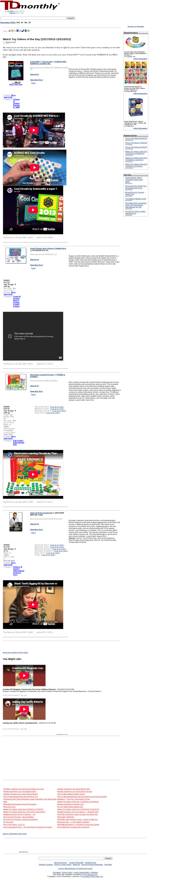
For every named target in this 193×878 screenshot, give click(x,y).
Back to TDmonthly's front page (15, 834)
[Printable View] (9, 31)
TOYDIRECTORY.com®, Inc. (92, 876)
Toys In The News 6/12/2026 (136, 147)
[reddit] (28, 31)
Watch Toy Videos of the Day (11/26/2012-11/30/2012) (78, 802)
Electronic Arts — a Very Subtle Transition (73, 822)
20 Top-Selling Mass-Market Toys (70, 807)
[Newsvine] (26, 31)
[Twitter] (15, 31)
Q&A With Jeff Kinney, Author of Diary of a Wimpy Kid (78, 814)
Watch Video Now (15, 84)
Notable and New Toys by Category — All (19, 814)
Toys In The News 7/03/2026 (136, 143)
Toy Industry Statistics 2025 (135, 199)
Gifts (5, 802)
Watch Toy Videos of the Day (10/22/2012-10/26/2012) (136, 153)
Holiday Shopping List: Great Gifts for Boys (20, 792)
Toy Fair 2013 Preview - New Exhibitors (19, 817)
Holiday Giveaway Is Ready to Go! (71, 804)
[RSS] (12, 31)
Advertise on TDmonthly (136, 26)
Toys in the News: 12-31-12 (14, 825)
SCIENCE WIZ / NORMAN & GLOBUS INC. (48, 63)
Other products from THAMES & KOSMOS (44, 380)
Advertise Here (90, 863)
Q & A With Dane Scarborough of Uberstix (73, 827)
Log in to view (57, 407)
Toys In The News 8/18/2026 (136, 138)
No (26, 695)
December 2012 (7, 22)
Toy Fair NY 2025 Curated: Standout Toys (135, 212)
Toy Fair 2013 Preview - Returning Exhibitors (21, 820)
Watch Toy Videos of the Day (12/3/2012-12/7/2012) (23, 809)
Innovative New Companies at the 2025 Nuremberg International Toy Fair (136, 205)
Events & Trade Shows (62, 865)
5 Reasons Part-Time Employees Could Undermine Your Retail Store (30, 799)
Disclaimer (57, 872)
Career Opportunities (81, 872)
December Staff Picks (66, 817)
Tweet (33, 83)
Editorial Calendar (46, 865)
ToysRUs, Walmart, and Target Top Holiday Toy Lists (24, 789)
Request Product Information (92, 865)
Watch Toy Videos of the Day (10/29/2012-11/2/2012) (136, 159)
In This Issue (8, 822)
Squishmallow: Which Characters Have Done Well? (134, 180)
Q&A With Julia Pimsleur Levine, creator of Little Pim (77, 820)
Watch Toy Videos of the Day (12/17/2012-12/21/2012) (24, 812)
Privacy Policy (67, 872)
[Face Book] (18, 31)
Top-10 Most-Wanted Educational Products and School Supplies (82, 797)
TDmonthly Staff (10, 42)
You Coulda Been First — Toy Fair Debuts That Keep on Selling (28, 827)
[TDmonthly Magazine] (30, 14)
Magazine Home (60, 863)
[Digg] (20, 31)
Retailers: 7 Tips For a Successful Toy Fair (74, 799)
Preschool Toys (10, 807)
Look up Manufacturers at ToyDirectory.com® (75, 869)
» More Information (140, 59)
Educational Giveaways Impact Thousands (20, 804)
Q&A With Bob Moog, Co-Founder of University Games (78, 825)
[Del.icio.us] (23, 31)
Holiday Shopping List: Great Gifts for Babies (21, 794)
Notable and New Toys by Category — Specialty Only (78, 812)
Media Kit (76, 865)
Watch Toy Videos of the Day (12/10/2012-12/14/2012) (78, 809)
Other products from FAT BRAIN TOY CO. (43, 254)
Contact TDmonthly (76, 863)
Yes (21, 695)
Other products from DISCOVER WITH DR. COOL (46, 518)
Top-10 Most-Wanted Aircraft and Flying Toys (21, 797)
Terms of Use (92, 874)
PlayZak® (108, 865)
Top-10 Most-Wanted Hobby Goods (71, 794)
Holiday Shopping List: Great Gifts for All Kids (75, 792)
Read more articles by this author (15, 653)
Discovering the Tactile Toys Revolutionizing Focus (136, 187)
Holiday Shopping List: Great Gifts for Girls (74, 789)
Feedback (94, 872)
